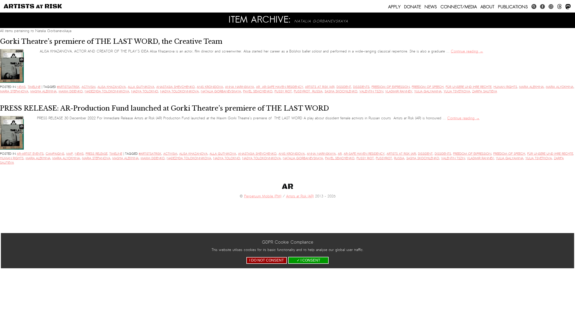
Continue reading (467, 51)
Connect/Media (458, 7)
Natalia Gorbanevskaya (221, 91)
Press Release (96, 153)
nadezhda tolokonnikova (107, 91)
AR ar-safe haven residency (279, 87)
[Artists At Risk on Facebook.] (542, 7)
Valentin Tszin (371, 91)
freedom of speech (428, 87)
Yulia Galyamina (428, 91)
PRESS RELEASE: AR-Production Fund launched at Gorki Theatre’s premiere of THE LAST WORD (165, 108)
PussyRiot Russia (308, 91)
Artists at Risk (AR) (319, 87)
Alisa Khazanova (111, 87)
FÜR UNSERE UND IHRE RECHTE (468, 87)
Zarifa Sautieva (484, 91)
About (487, 7)
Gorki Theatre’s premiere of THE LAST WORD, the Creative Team (111, 41)
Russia (399, 158)
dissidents (361, 87)
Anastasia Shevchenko (175, 87)
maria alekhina (531, 87)
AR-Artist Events (30, 153)
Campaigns (55, 153)
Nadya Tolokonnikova (179, 91)
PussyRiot (384, 158)
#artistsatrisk (68, 87)
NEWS (431, 7)
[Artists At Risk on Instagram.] (551, 7)
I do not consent (266, 260)
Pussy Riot (283, 91)
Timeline (34, 87)
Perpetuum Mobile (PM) (262, 196)
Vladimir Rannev (398, 91)
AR (340, 153)
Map (69, 153)
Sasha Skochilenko (341, 91)
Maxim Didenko (71, 91)
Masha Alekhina (43, 91)
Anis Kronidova (210, 87)
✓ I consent (308, 260)
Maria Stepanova (14, 91)
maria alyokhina (559, 87)
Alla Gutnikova (141, 87)
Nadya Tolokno (144, 91)
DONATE (412, 7)
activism (88, 87)
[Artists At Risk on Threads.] (559, 7)
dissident (343, 87)
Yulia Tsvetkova (457, 91)
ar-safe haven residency (364, 153)
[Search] (534, 7)
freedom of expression (391, 87)
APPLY (394, 7)
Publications (513, 7)
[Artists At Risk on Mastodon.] (568, 7)
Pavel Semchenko (257, 91)
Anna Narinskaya (239, 87)
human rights (505, 87)
